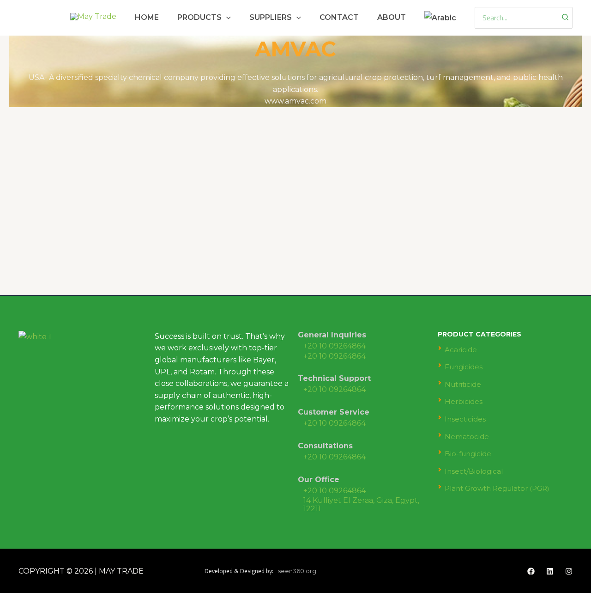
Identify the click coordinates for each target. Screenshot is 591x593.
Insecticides (465, 419)
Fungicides (463, 366)
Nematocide (467, 436)
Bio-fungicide (468, 453)
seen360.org (297, 571)
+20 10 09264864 (334, 346)
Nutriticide (463, 384)
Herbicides (463, 401)
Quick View (63, 264)
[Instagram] (569, 571)
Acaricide (461, 349)
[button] (226, 17)
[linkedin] (550, 571)
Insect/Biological (474, 471)
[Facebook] (531, 571)
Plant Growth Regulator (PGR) (497, 488)
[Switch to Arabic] (440, 18)
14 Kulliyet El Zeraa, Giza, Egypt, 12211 (361, 504)
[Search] (566, 17)
